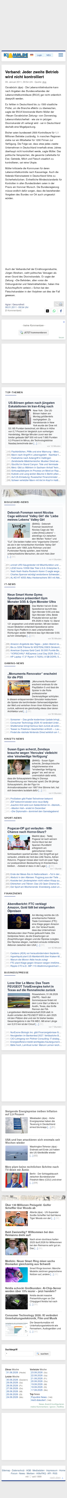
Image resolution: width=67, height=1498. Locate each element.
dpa (44, 81)
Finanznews (13, 893)
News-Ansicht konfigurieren (51, 1403)
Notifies (60, 1406)
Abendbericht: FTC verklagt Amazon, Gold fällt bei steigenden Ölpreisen (31, 907)
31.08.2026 (12, 1372)
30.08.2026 (12, 1379)
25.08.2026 (12, 1394)
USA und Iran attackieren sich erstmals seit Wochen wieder (32, 1141)
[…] (35, 443)
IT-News (10, 584)
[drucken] (60, 304)
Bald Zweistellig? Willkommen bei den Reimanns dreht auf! (29, 1233)
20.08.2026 (37, 1381)
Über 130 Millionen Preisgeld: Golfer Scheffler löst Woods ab (28, 1206)
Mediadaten (39, 1470)
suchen (44, 1353)
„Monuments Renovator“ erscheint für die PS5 (32, 675)
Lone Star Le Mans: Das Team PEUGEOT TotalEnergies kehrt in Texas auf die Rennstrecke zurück (31, 986)
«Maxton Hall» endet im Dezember (28, 808)
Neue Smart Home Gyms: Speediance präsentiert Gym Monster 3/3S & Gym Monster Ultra (31, 598)
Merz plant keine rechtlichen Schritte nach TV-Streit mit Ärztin (32, 1168)
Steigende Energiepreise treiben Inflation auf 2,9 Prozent (31, 1112)
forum (61, 337)
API (49, 1473)
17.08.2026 (37, 1389)
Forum (14, 1473)
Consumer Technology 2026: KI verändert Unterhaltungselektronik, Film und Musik (31, 1316)
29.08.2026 (12, 1382)
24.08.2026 (12, 1397)
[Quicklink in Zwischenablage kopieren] (56, 304)
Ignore (52, 1406)
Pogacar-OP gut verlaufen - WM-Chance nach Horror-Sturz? (29, 830)
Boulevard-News (16, 502)
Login (39, 54)
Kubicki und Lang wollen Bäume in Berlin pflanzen (36, 473)
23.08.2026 (37, 1372)
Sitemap (6, 1470)
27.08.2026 (12, 1388)
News (22, 1473)
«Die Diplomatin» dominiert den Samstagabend (34, 811)
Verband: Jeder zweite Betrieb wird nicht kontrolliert (31, 74)
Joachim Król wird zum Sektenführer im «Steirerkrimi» (37, 804)
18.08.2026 (37, 1386)
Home (62, 1470)
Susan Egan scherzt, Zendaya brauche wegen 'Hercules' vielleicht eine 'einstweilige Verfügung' (32, 752)
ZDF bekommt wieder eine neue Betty (29, 801)
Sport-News (13, 817)
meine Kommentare (39, 1406)
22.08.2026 (37, 1375)
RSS (55, 1473)
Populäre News (39, 1397)
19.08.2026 (37, 1384)
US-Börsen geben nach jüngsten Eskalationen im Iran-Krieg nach (31, 404)
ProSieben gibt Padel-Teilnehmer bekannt (31, 798)
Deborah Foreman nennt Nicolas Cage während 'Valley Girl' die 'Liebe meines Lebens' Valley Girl (32, 516)
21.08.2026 (37, 1378)
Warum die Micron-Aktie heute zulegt (29, 959)
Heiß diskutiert (38, 1400)
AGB (28, 1470)
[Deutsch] (32, 55)
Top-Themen (14, 392)
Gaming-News (14, 663)
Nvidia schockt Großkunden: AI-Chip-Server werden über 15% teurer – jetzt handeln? (33, 1289)
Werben (31, 1473)
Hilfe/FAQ (41, 1473)
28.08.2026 (12, 1385)
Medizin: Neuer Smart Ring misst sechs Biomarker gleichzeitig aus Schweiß (30, 1262)
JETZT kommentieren (35, 332)
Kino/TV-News (14, 738)
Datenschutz (18, 1470)
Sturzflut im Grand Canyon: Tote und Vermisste (34, 464)
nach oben (55, 1477)
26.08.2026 (12, 1391)
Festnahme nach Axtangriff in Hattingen (31, 457)
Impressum (52, 1470)
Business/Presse (16, 972)
